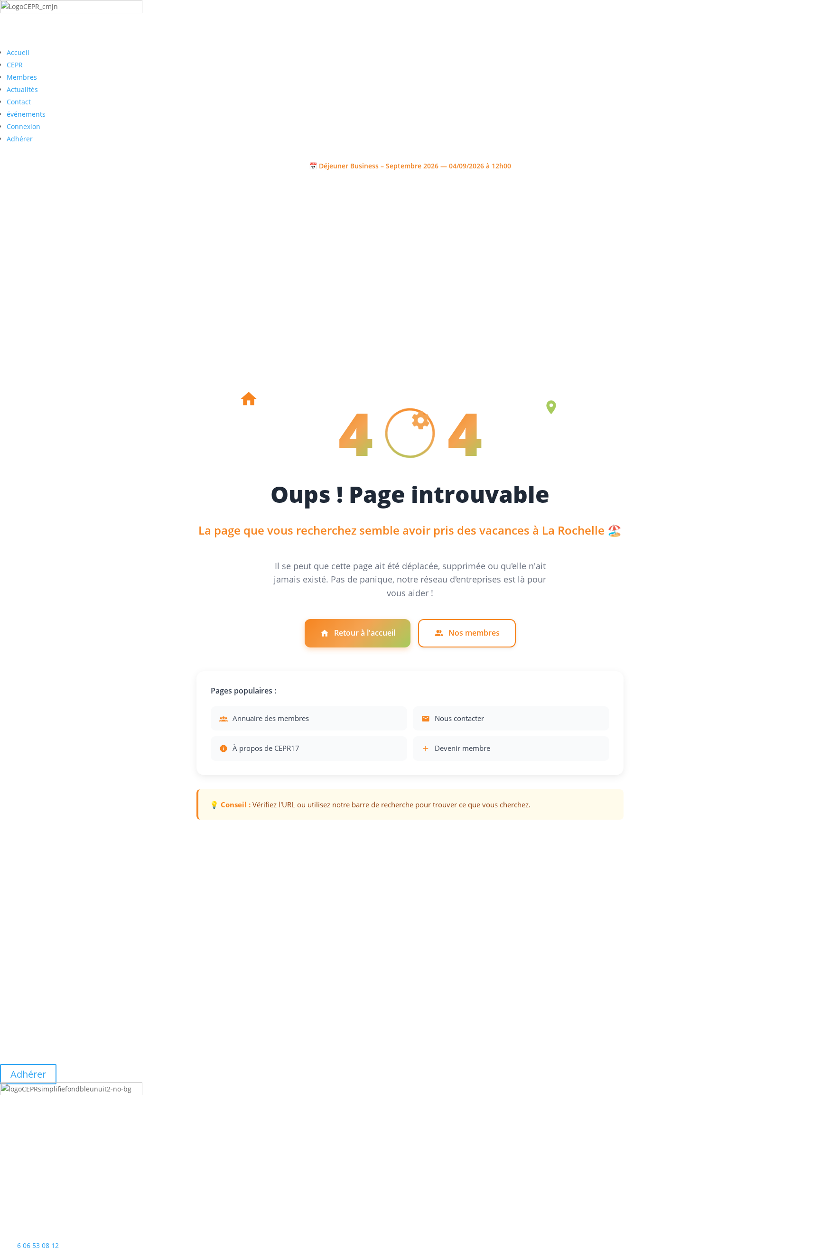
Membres (22, 77)
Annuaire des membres (271, 718)
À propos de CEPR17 (266, 748)
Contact (19, 101)
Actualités (22, 89)
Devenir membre (462, 748)
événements (26, 114)
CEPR (15, 64)
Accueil (18, 52)
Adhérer (20, 138)
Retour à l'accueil (364, 633)
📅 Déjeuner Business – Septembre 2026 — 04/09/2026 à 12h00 (410, 165)
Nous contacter (459, 718)
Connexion (23, 126)
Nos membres (474, 633)
